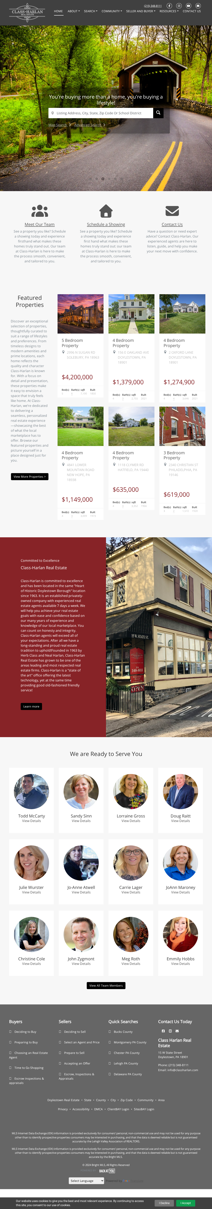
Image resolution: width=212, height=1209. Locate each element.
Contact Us (172, 224)
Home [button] (59, 11)
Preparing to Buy (26, 1042)
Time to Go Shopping (28, 1068)
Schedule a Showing (106, 224)
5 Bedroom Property (72, 342)
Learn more (31, 706)
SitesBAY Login (144, 1109)
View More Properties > (30, 477)
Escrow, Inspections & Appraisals (76, 1076)
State (87, 1100)
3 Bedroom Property (174, 455)
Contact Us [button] (192, 11)
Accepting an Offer (77, 1063)
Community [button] (111, 11)
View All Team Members (106, 985)
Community (145, 1100)
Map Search (58, 125)
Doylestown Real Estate (63, 1100)
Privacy (63, 1109)
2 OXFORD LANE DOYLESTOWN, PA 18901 (183, 357)
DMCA (98, 1109)
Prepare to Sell (74, 1053)
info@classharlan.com (182, 1070)
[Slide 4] (109, 179)
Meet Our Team (40, 224)
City (113, 1100)
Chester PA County (127, 1053)
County (101, 1100)
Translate (136, 1181)
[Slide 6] (121, 179)
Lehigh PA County (126, 1063)
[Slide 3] (103, 179)
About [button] (73, 11)
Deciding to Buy (25, 1032)
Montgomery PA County (130, 1042)
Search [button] (90, 11)
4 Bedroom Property (123, 342)
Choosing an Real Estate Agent (28, 1055)
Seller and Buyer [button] (140, 11)
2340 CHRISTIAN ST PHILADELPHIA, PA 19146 (183, 470)
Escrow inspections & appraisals (26, 1080)
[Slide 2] (96, 179)
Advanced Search (88, 125)
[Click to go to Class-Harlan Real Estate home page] (27, 12)
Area (161, 1100)
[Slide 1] (90, 179)
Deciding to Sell (75, 1032)
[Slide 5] (115, 179)
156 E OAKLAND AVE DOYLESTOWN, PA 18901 (133, 357)
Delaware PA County (128, 1074)
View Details (31, 820)
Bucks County (123, 1032)
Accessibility (80, 1109)
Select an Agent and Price (82, 1042)
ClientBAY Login (118, 1109)
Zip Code (126, 1100)
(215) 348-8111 (153, 6)
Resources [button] (168, 11)
